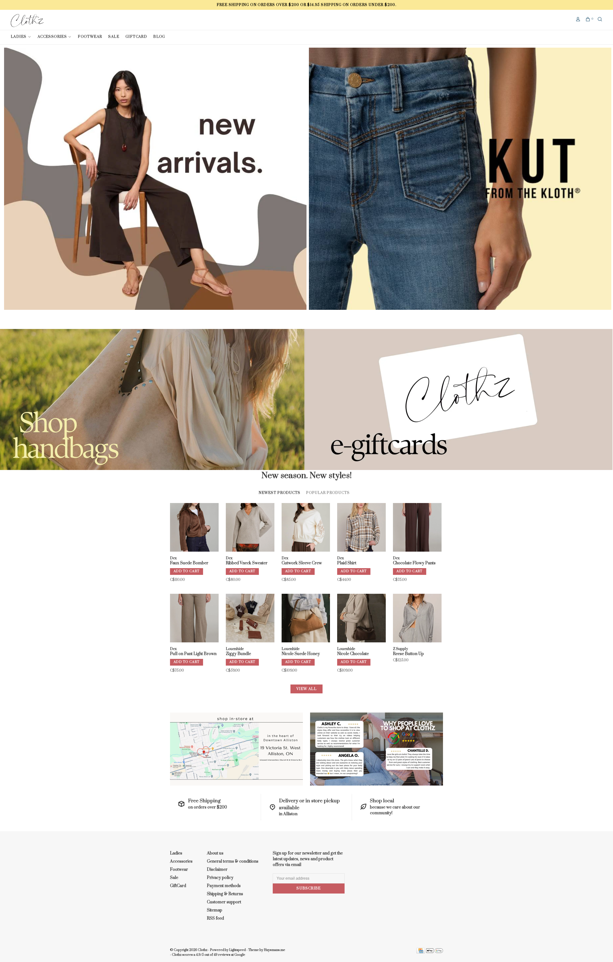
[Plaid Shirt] (361, 528)
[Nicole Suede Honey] (306, 619)
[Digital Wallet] (434, 952)
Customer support (224, 902)
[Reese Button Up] (417, 619)
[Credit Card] (420, 952)
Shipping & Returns (225, 894)
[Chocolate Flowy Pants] (417, 528)
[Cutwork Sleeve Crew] (306, 528)
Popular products (328, 493)
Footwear (90, 36)
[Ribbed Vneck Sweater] (250, 528)
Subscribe (308, 888)
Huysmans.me (274, 950)
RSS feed (215, 918)
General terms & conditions (232, 861)
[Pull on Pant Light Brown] (194, 619)
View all (306, 689)
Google (239, 955)
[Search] (600, 20)
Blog (159, 36)
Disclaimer (217, 869)
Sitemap (214, 910)
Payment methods (224, 885)
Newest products (280, 493)
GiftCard (136, 36)
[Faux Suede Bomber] (194, 528)
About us (215, 853)
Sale (113, 36)
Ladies (19, 36)
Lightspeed (237, 950)
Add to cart (186, 571)
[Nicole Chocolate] (361, 619)
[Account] (579, 20)
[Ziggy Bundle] (250, 619)
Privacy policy (220, 877)
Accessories (52, 36)
